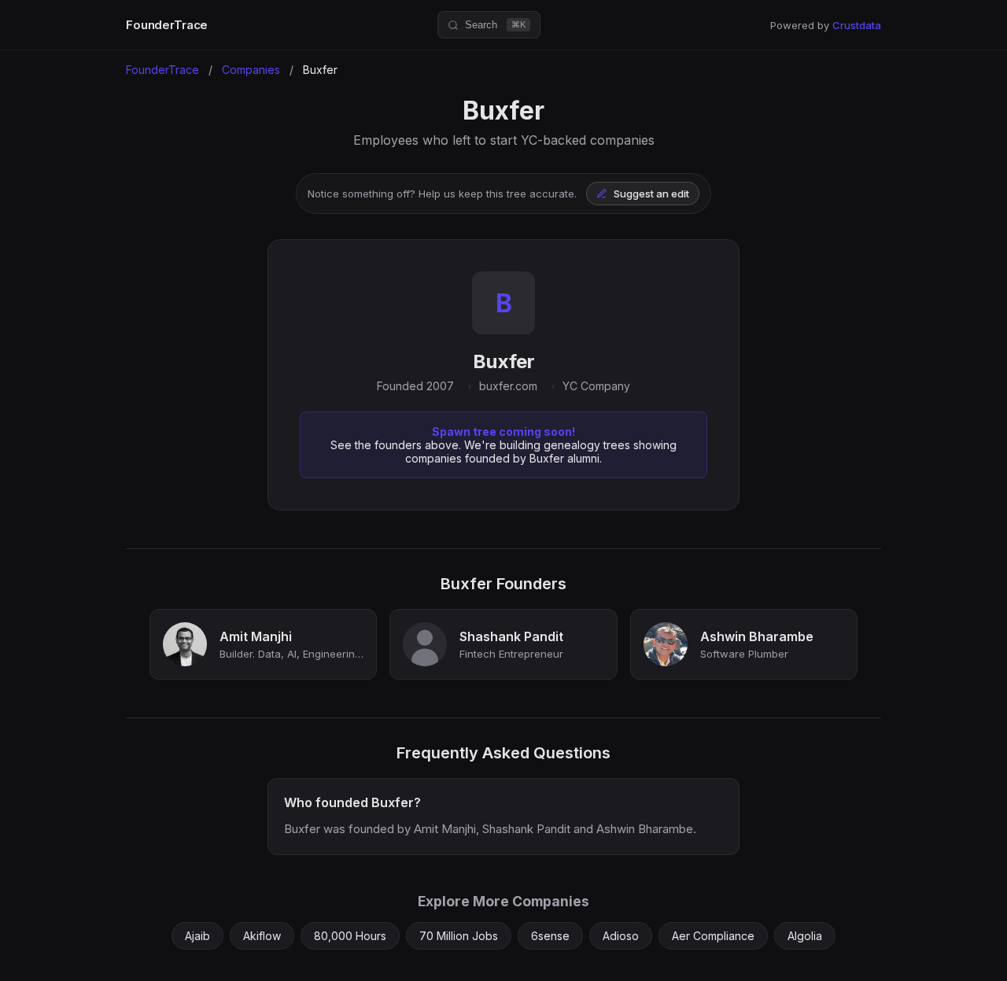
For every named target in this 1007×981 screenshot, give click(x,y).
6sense (550, 935)
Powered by (825, 25)
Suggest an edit (651, 193)
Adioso (621, 935)
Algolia (805, 935)
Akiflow (262, 935)
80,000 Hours (350, 935)
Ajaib (197, 935)
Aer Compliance (713, 935)
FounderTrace (167, 24)
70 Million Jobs (458, 935)
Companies (251, 69)
